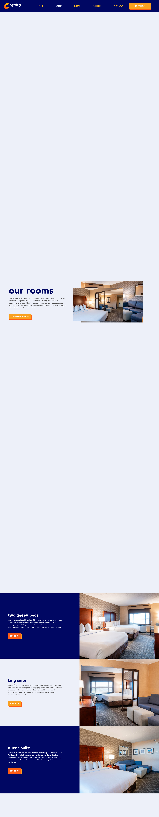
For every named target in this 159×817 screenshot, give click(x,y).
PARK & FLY (118, 6)
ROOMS (59, 6)
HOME (40, 6)
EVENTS (77, 6)
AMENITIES (97, 6)
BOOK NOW (140, 6)
